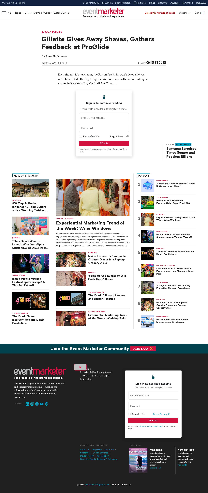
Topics (18, 12)
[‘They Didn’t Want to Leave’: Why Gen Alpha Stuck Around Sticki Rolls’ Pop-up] (30, 225)
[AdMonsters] (188, 3)
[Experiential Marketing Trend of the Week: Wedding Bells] (71, 318)
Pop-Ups (16, 238)
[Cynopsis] (162, 3)
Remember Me (91, 136)
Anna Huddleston (57, 56)
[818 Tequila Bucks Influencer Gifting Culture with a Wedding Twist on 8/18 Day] (30, 188)
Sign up (181, 464)
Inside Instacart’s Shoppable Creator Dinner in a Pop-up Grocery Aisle (107, 259)
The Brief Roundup (20, 313)
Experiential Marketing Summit (160, 12)
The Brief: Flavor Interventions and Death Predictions (28, 320)
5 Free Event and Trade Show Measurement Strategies (172, 320)
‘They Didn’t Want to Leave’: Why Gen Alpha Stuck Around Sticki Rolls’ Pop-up (29, 244)
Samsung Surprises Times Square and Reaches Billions (181, 152)
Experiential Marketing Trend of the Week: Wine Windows (90, 225)
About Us (84, 449)
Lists (27, 12)
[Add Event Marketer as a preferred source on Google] (148, 62)
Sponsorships (18, 275)
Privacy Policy (87, 456)
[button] (4, 13)
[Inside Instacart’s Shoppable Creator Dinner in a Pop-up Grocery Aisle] (71, 259)
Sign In (198, 12)
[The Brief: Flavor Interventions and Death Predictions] (30, 300)
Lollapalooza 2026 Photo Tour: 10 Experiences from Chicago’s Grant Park (175, 271)
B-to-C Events (52, 32)
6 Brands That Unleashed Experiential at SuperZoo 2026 (173, 202)
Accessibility (103, 456)
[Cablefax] (201, 3)
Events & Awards (41, 12)
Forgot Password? (119, 136)
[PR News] (152, 3)
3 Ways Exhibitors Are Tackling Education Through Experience (173, 286)
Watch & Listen (61, 12)
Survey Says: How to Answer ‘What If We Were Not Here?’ (175, 185)
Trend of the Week (64, 219)
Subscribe (184, 12)
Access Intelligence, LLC (97, 484)
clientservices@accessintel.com (101, 149)
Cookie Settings (100, 453)
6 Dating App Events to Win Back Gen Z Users (107, 277)
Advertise (109, 449)
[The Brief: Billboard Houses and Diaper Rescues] (71, 298)
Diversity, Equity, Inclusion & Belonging (98, 459)
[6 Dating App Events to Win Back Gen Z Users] (71, 278)
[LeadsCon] (174, 3)
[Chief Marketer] (122, 3)
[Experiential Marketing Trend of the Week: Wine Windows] (93, 197)
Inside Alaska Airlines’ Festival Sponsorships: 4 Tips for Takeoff (28, 282)
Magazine (97, 449)
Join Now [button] (141, 348)
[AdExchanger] (140, 2)
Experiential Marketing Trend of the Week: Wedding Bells (107, 316)
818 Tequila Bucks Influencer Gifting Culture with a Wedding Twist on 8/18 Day (29, 207)
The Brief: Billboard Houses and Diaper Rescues (106, 297)
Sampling (16, 200)
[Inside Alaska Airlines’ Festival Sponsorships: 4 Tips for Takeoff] (30, 263)
